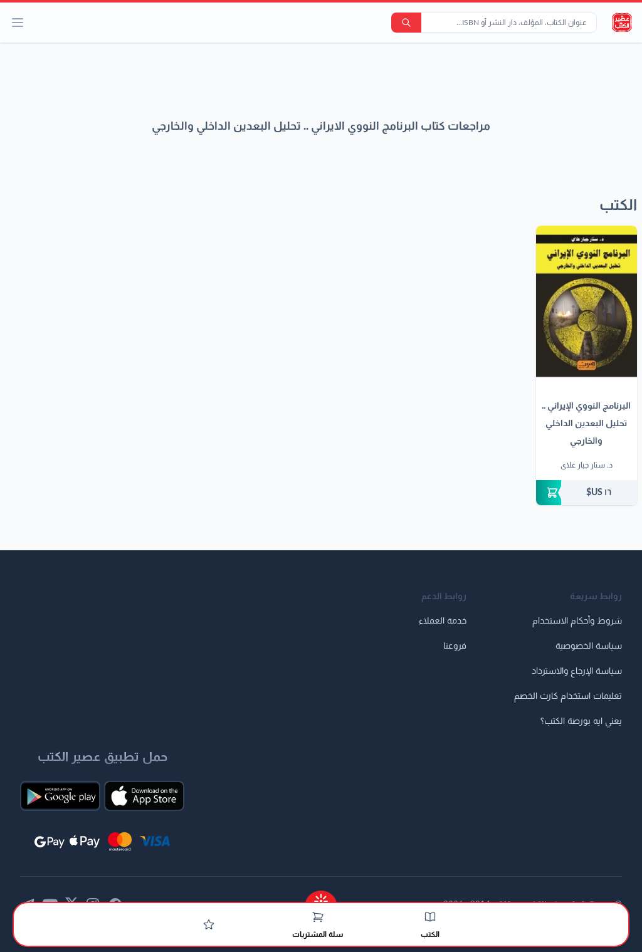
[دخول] (209, 924)
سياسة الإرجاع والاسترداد (577, 671)
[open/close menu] (17, 22)
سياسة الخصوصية (588, 646)
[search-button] (406, 23)
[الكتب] (430, 916)
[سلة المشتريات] (317, 916)
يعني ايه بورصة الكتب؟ (581, 721)
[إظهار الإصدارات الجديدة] (321, 897)
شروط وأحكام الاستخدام (577, 621)
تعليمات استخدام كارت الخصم (568, 696)
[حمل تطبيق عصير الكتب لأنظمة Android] (60, 796)
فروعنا (454, 646)
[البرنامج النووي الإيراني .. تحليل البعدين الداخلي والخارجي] (586, 301)
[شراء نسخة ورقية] (586, 492)
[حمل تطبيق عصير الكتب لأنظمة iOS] (144, 796)
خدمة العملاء (442, 621)
